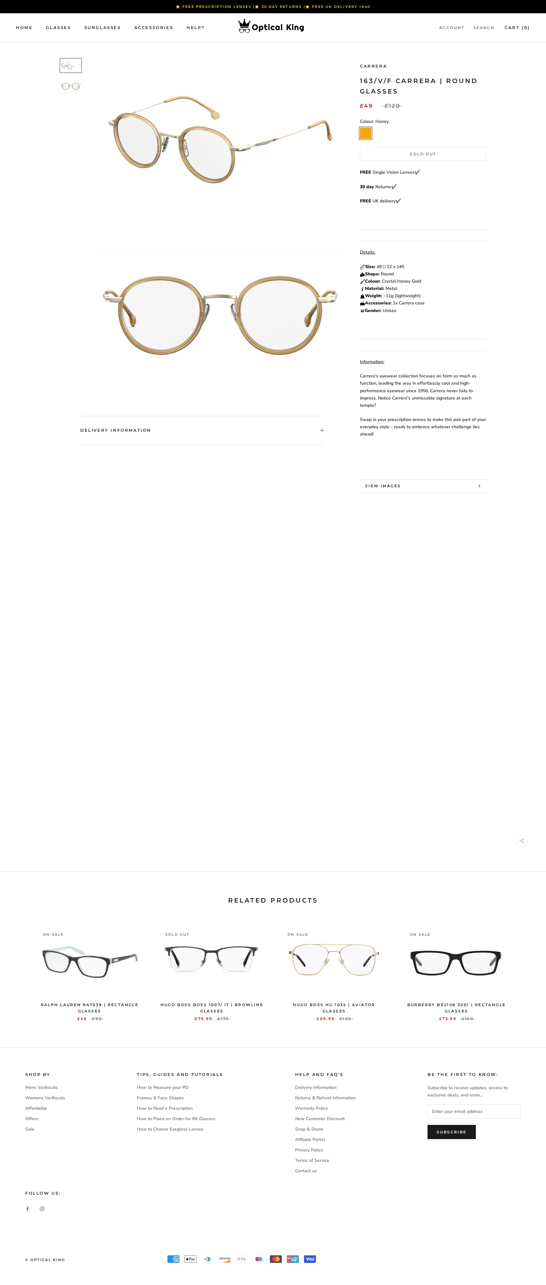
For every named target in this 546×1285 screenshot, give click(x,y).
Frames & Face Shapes (160, 1098)
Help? (195, 27)
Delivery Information (115, 430)
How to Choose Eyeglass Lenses (170, 1129)
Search (483, 27)
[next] (526, 968)
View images (383, 485)
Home (24, 27)
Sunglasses (102, 27)
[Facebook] (27, 1208)
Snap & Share (309, 1129)
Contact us (306, 1171)
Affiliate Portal (310, 1140)
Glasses (58, 27)
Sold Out (423, 154)
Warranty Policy (311, 1108)
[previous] (20, 968)
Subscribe (452, 1132)
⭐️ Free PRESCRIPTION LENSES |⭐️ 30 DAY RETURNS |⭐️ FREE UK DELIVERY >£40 (273, 6)
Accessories (153, 27)
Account (451, 27)
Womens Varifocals (45, 1098)
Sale (29, 1129)
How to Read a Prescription (165, 1108)
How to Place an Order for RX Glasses (176, 1119)
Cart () (517, 27)
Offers (31, 1119)
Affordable (36, 1108)
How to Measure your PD (163, 1087)
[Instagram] (42, 1208)
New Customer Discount (320, 1119)
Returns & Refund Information (325, 1098)
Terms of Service (312, 1160)
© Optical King (45, 1260)
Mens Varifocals (41, 1087)
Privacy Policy (309, 1150)
